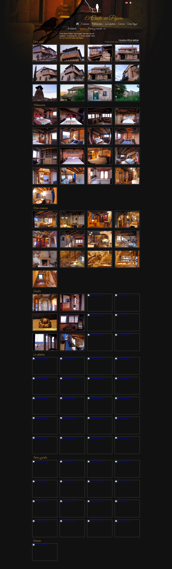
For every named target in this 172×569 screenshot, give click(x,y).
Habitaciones (97, 24)
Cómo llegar (132, 24)
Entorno (121, 24)
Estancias (85, 24)
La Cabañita (110, 24)
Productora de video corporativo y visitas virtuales (122, 42)
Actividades (72, 28)
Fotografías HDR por (129, 40)
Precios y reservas (95, 28)
